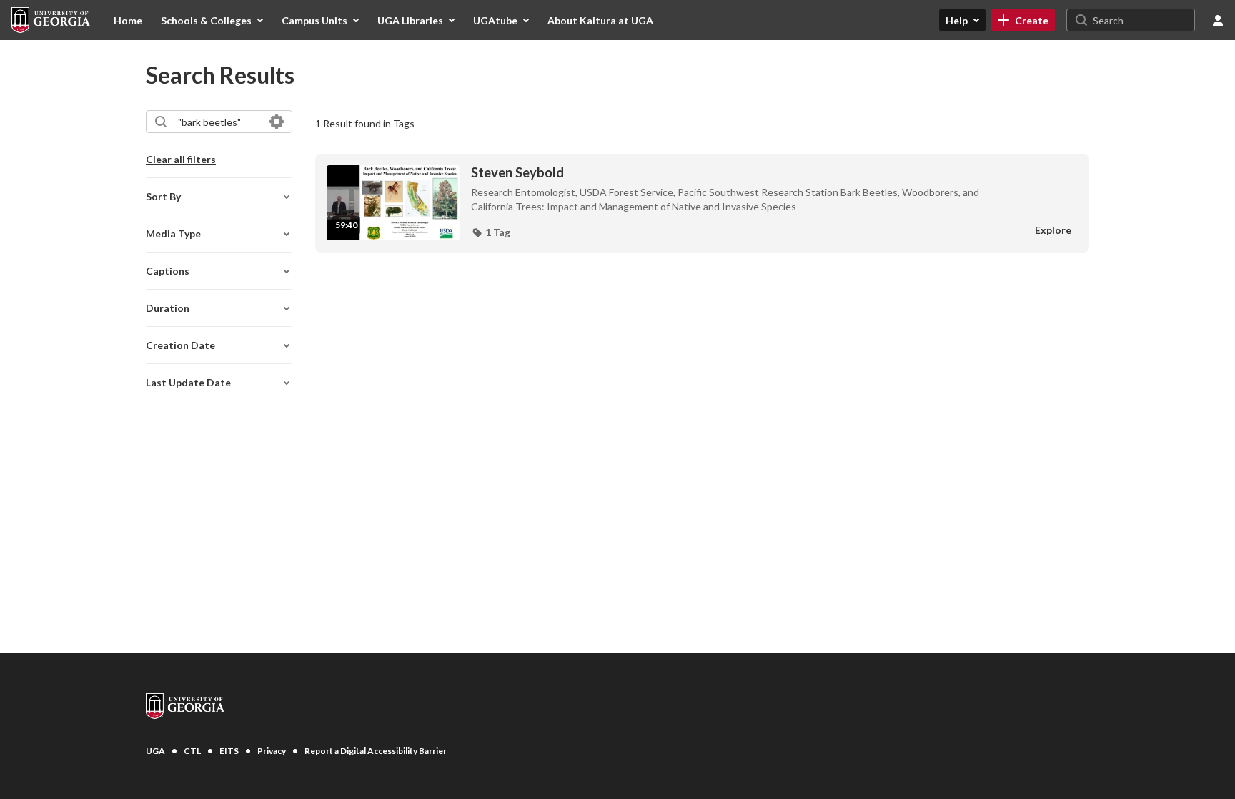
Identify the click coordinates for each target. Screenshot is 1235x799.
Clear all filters (181, 159)
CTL (192, 750)
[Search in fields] (277, 121)
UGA (155, 750)
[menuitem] (128, 20)
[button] (490, 232)
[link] (1023, 20)
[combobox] (218, 121)
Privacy (271, 750)
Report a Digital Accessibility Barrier (375, 750)
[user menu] (1217, 20)
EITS (229, 750)
